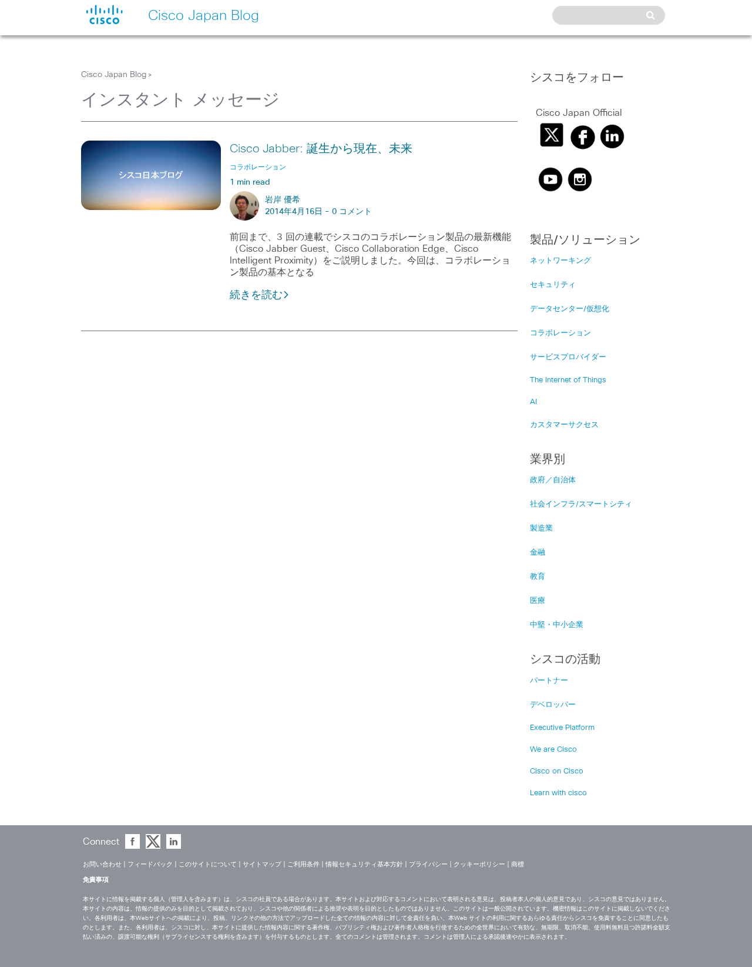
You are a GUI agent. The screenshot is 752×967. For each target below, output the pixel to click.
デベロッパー (553, 705)
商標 (517, 864)
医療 (537, 601)
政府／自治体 (553, 480)
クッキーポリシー (479, 864)
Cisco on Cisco (556, 771)
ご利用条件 (303, 864)
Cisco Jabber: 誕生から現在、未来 (321, 149)
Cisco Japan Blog (113, 75)
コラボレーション (560, 333)
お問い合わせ (102, 864)
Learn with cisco (558, 793)
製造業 (541, 528)
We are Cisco (553, 749)
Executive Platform (562, 728)
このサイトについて (208, 864)
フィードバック (150, 864)
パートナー (549, 681)
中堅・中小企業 (556, 625)
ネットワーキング (560, 261)
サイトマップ (262, 864)
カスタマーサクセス (564, 425)
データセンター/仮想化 (569, 309)
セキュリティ (553, 285)
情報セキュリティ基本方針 (364, 864)
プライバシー (428, 864)
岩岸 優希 (282, 200)
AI (533, 402)
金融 (537, 552)
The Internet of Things (568, 380)
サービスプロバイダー (568, 357)
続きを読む (256, 295)
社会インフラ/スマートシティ (581, 504)
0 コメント (352, 212)
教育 (537, 577)
